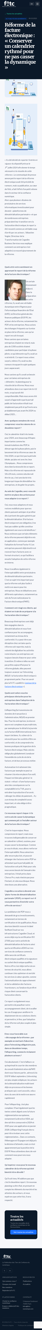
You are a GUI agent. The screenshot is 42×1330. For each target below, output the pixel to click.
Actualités (26, 1284)
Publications (27, 1281)
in (10, 1270)
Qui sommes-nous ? (9, 1281)
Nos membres (7, 1287)
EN (32, 4)
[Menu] (37, 4)
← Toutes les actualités (13, 14)
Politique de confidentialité (27, 1325)
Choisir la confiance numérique (9, 1302)
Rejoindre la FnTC (8, 1290)
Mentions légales (8, 1325)
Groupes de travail (9, 1284)
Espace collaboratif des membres (10, 1307)
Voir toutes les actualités (23, 1232)
